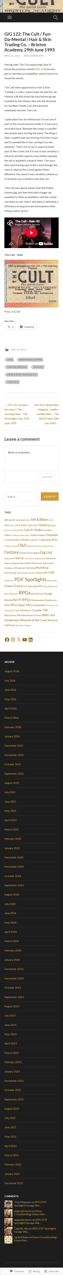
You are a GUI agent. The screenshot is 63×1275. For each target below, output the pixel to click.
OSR (51, 572)
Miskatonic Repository (43, 563)
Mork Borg (42, 567)
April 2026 (10, 708)
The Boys (50, 605)
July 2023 (9, 1015)
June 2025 (10, 801)
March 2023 (11, 1052)
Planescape (52, 580)
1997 (35, 525)
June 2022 (10, 1127)
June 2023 (10, 1024)
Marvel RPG (25, 563)
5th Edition (39, 519)
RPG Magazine (11, 593)
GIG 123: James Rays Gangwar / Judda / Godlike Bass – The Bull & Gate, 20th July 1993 (46, 414)
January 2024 (12, 959)
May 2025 (10, 810)
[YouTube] (24, 639)
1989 (51, 520)
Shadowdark (37, 600)
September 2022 (14, 1099)
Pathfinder (9, 580)
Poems (8, 586)
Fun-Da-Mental (17, 367)
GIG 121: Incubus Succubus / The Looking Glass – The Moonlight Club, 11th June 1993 (16, 414)
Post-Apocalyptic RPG (33, 586)
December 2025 (13, 745)
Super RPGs (25, 605)
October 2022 (12, 1089)
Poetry (18, 586)
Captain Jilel (21, 1228)
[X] (19, 639)
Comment (47, 476)
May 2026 (10, 699)
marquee (15, 563)
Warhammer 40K (12, 615)
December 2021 (13, 1183)
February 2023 (12, 1062)
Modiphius (9, 568)
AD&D (43, 525)
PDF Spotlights (30, 579)
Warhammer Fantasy (31, 615)
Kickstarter (50, 558)
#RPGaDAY (9, 520)
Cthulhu (24, 539)
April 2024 (10, 931)
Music (23, 349)
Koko (7, 563)
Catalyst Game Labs (20, 535)
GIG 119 (40, 69)
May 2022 (10, 1136)
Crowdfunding (12, 539)
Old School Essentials (26, 573)
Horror (19, 558)
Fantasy (11, 552)
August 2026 (11, 671)
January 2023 (12, 1071)
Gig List (15, 349)
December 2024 (13, 857)
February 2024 (12, 950)
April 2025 (10, 820)
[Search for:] (31, 496)
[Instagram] (13, 639)
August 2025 (11, 782)
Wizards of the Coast (33, 620)
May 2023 (10, 1034)
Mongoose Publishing (24, 568)
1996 (30, 525)
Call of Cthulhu (33, 530)
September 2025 (14, 773)
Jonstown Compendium (35, 558)
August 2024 (11, 894)
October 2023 (12, 987)
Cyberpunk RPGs (48, 539)
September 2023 (14, 997)
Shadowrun (51, 600)
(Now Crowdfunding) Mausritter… (30, 1212)
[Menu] (10, 17)
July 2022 (9, 1117)
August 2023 (11, 1006)
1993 (10, 359)
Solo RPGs (11, 605)
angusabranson (34, 55)
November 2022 (14, 1080)
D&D (22, 545)
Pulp (45, 586)
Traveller (36, 610)
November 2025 (14, 754)
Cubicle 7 (34, 540)
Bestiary (52, 525)
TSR (45, 610)
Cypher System (11, 546)
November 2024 (14, 866)
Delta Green (32, 546)
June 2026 (10, 689)
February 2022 (12, 1164)
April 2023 (10, 1043)
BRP (21, 530)
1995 (24, 525)
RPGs (25, 592)
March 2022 (11, 1155)
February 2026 (12, 727)
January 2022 (12, 1173)
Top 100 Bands (23, 610)
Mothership (10, 572)
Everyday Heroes (46, 546)
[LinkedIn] (30, 639)
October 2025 (12, 764)
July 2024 (9, 903)
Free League (33, 552)
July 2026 (9, 680)
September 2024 (14, 885)
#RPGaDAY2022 (23, 520)
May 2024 (10, 922)
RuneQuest (37, 593)
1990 (6, 525)
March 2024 (11, 941)
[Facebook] (7, 639)
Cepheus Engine (37, 535)
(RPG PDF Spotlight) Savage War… (30, 1203)
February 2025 (12, 838)
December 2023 (13, 968)
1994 (17, 525)
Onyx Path (42, 572)
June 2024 (10, 913)
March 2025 (11, 829)
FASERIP (23, 553)
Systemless (40, 605)
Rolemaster (53, 586)
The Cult (13, 382)
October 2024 (12, 876)
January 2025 (12, 848)
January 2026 (12, 736)
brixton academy (30, 359)
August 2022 (11, 1108)
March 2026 (11, 717)
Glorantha (9, 558)
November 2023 (14, 978)
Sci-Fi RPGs (22, 600)
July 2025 (9, 792)
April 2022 (10, 1145)
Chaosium (51, 535)
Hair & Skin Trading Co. (22, 374)
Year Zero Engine (23, 625)
